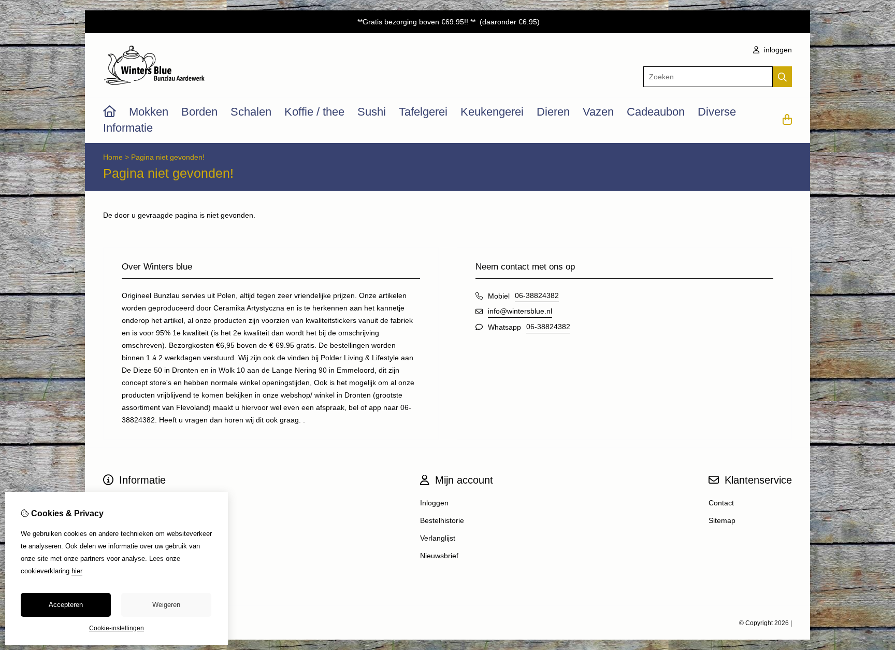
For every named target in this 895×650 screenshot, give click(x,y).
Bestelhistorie (442, 520)
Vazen (598, 111)
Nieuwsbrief (439, 556)
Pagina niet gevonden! (168, 157)
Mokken (148, 111)
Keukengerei (492, 111)
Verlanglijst (437, 538)
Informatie (128, 127)
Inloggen (434, 503)
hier (76, 571)
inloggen (777, 50)
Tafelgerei (423, 111)
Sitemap (722, 520)
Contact (721, 503)
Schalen (250, 111)
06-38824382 (537, 295)
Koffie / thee (314, 111)
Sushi (371, 111)
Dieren (553, 111)
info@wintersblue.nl (520, 311)
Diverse (717, 111)
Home (113, 157)
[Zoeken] (782, 76)
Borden (199, 111)
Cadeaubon (656, 111)
